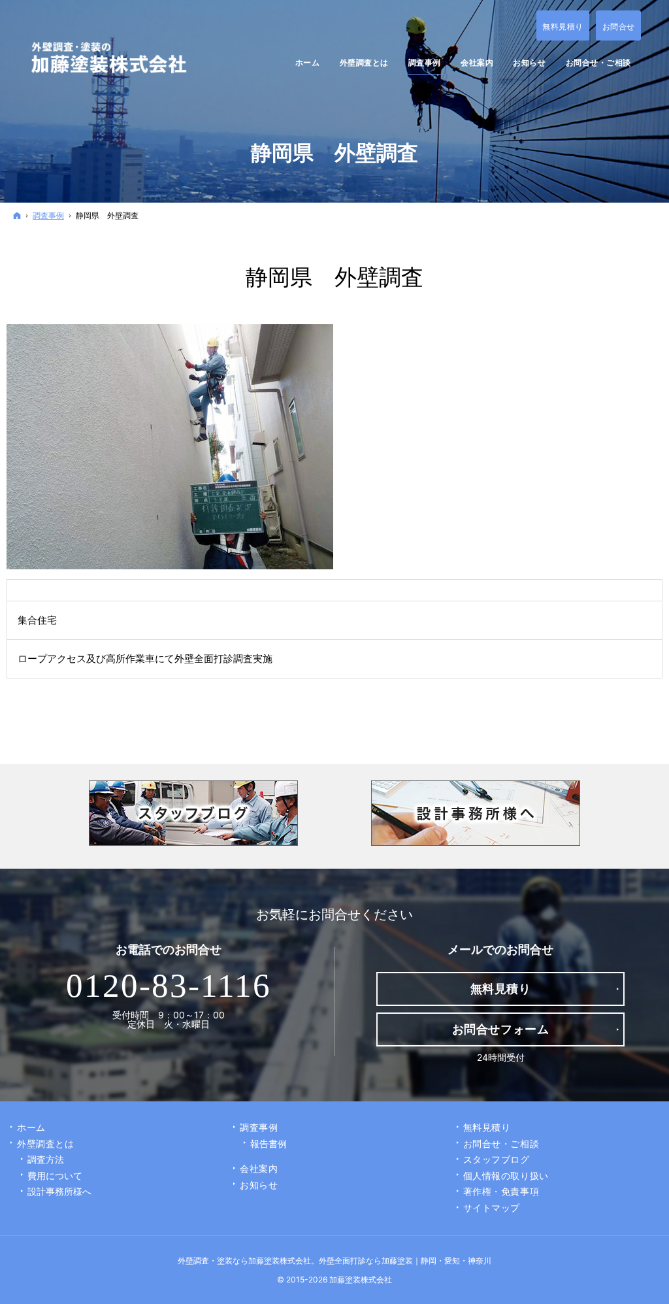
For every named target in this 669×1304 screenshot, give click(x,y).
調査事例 (259, 1127)
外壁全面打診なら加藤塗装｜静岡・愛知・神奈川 (405, 1260)
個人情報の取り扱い (506, 1175)
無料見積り (487, 1127)
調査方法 (45, 1159)
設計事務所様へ (59, 1191)
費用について (54, 1175)
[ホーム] (17, 215)
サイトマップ (491, 1207)
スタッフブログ (496, 1159)
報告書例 (268, 1143)
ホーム (31, 1127)
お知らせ (259, 1184)
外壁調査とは (45, 1143)
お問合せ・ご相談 (501, 1143)
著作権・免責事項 (501, 1191)
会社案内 (259, 1168)
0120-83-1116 (169, 985)
